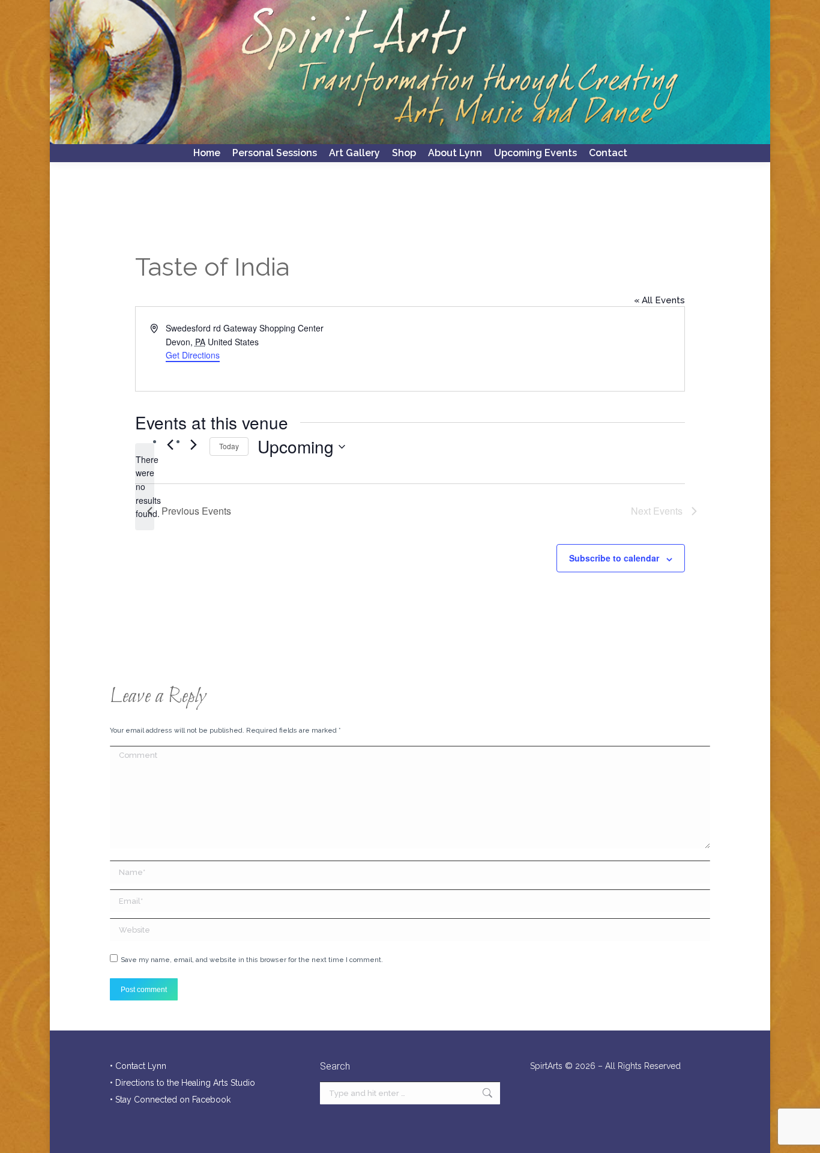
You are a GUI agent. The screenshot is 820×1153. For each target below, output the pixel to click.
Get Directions (193, 355)
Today (229, 446)
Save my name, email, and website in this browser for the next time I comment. (252, 960)
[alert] (144, 486)
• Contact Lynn (138, 1066)
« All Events (659, 300)
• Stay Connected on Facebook (170, 1099)
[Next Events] (193, 444)
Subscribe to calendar (614, 558)
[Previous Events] (170, 444)
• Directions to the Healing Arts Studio (182, 1083)
